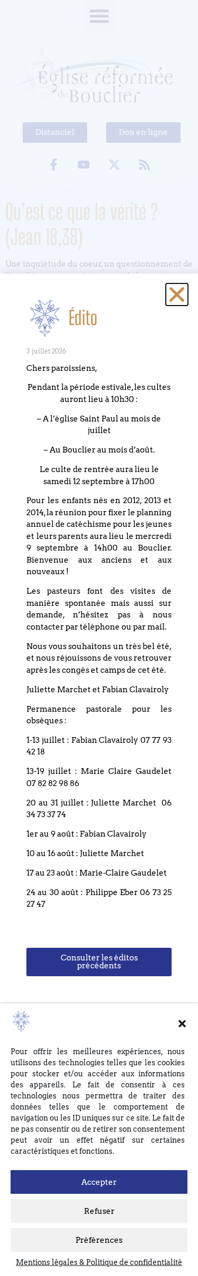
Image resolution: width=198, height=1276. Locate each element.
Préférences (99, 1240)
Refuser (99, 1211)
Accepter (99, 1182)
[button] (182, 1023)
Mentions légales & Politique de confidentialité (99, 1262)
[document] (99, 638)
